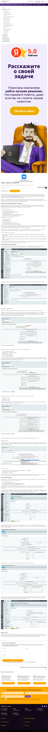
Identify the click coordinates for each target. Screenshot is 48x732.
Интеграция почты (6, 12)
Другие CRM (15, 4)
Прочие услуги (26, 4)
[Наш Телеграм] (3, 699)
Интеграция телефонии (7, 29)
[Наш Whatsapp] (1, 699)
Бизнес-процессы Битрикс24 (8, 25)
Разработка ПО (5, 35)
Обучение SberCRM (6, 41)
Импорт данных (6, 22)
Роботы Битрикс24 (6, 26)
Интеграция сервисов (7, 14)
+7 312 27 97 (16, 714)
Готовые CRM (20, 4)
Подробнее (8, 683)
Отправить (28, 696)
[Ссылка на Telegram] (44, 706)
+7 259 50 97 (28, 710)
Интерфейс (5, 15)
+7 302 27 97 (40, 710)
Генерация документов (7, 23)
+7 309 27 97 (4, 714)
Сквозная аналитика (6, 39)
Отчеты (4, 27)
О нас (34, 4)
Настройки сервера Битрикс (8, 16)
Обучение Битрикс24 (6, 9)
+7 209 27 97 (4, 710)
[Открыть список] (22, 718)
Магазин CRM (39, 4)
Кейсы (31, 4)
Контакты (43, 4)
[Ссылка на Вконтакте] (46, 706)
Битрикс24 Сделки (6, 19)
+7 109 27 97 (16, 710)
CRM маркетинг (6, 11)
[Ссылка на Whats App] (42, 706)
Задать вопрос (12, 660)
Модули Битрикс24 (9, 4)
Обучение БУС (5, 36)
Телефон (3, 696)
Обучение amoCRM (6, 38)
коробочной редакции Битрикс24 (12, 196)
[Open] (45, 9)
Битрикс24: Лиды (6, 18)
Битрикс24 (2, 4)
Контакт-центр (6, 30)
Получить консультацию (15, 190)
